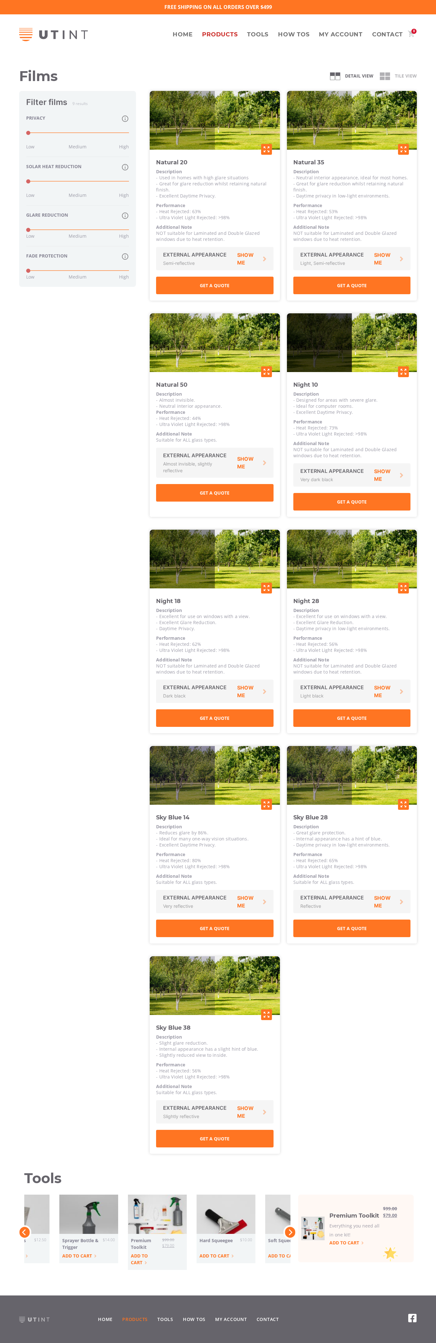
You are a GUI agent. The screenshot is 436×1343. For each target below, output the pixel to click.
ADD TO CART (139, 1259)
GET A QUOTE (214, 285)
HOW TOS (293, 34)
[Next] (290, 1232)
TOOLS (257, 34)
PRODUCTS (219, 34)
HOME (182, 34)
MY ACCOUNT (341, 34)
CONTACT (387, 34)
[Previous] (24, 1232)
